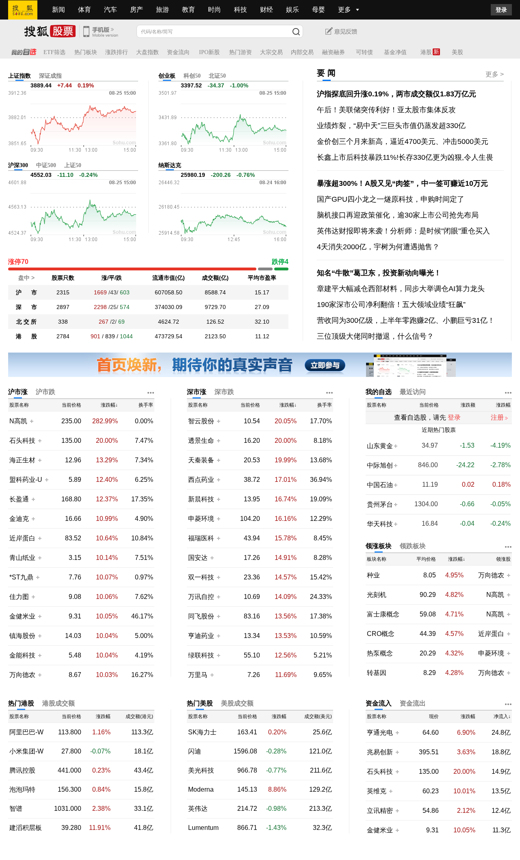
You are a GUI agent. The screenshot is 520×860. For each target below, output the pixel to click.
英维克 (376, 791)
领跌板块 (413, 545)
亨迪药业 (201, 635)
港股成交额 (58, 703)
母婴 (318, 9)
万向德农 (22, 674)
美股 (457, 52)
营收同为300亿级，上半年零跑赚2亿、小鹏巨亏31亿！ (406, 320)
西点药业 (201, 479)
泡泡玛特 (22, 789)
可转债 (364, 52)
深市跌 (224, 391)
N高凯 (18, 421)
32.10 (262, 321)
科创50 (192, 76)
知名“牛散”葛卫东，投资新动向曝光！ (379, 273)
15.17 (262, 292)
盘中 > (26, 277)
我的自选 (379, 391)
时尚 (214, 9)
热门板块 (85, 52)
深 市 (26, 307)
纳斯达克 (169, 165)
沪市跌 (45, 391)
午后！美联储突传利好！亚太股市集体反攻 (386, 110)
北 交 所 (26, 321)
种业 (373, 575)
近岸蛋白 (22, 538)
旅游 (162, 9)
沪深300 (18, 165)
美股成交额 (237, 703)
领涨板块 (379, 545)
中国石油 (380, 484)
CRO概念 (380, 634)
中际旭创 (380, 465)
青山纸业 (22, 557)
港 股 (26, 336)
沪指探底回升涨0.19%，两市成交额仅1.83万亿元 (396, 94)
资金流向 (178, 52)
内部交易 (302, 52)
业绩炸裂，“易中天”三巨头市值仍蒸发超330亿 (391, 126)
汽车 (110, 9)
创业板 (167, 76)
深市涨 (196, 391)
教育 (188, 9)
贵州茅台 (380, 504)
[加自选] (31, 421)
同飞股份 (201, 616)
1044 (126, 336)
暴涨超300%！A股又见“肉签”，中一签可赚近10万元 (402, 183)
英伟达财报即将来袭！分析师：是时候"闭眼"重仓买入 (403, 231)
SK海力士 (202, 732)
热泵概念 (380, 653)
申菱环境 (201, 518)
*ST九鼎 (21, 577)
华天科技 (380, 523)
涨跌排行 (116, 52)
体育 (84, 9)
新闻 (58, 9)
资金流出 (413, 703)
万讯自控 (201, 596)
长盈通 (19, 499)
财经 (266, 9)
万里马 (198, 674)
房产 (136, 9)
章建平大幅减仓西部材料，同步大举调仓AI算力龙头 (401, 289)
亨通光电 (380, 732)
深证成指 (50, 76)
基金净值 (395, 52)
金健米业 (22, 616)
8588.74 (215, 292)
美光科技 (201, 770)
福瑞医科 (201, 538)
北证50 (217, 76)
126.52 (215, 321)
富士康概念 (383, 614)
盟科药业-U (25, 479)
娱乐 (292, 9)
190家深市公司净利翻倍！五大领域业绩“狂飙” (391, 304)
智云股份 (201, 421)
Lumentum (203, 828)
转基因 (376, 673)
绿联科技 (201, 655)
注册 (497, 417)
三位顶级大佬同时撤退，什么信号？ (375, 336)
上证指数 (19, 76)
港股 (426, 52)
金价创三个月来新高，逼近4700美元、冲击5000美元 (402, 141)
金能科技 (22, 655)
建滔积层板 (25, 828)
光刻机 (376, 595)
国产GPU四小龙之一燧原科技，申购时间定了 (390, 199)
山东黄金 (380, 445)
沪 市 (26, 292)
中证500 (46, 165)
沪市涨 (18, 391)
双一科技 (201, 577)
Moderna (201, 789)
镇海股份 (22, 635)
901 (95, 336)
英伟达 (198, 809)
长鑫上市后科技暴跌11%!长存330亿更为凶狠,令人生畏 (405, 157)
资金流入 (379, 703)
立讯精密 (380, 810)
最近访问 (413, 391)
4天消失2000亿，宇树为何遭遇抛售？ (378, 247)
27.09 (262, 307)
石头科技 (22, 440)
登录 (501, 10)
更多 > (494, 74)
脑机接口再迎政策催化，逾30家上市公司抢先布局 (398, 215)
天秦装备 (201, 460)
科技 (240, 9)
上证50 (72, 165)
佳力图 (19, 596)
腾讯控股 (22, 770)
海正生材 (22, 460)
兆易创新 (380, 752)
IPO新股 (209, 52)
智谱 (15, 809)
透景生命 (201, 440)
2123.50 (215, 336)
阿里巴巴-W (26, 732)
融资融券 (333, 52)
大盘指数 (147, 52)
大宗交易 (271, 52)
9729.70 (215, 307)
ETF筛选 (54, 52)
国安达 (198, 557)
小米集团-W (26, 751)
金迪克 (19, 518)
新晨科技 (201, 499)
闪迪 (194, 751)
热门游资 (240, 52)
